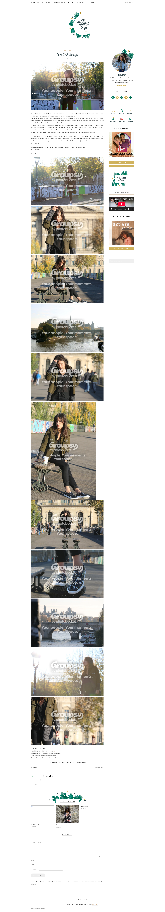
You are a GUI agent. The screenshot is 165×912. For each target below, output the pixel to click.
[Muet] (128, 209)
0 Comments (34, 767)
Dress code (67, 50)
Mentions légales (59, 2)
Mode (113, 113)
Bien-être (113, 121)
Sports (121, 113)
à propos (121, 85)
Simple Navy (84, 806)
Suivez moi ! (95, 904)
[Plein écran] (132, 209)
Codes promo (122, 166)
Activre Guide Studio (37, 2)
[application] (121, 204)
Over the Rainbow (61, 825)
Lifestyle (130, 121)
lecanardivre (48, 776)
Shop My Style (121, 162)
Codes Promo (92, 2)
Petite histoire (81, 2)
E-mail (33, 864)
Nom (32, 860)
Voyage (130, 113)
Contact (48, 2)
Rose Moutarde (35, 824)
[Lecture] (112, 209)
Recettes (122, 121)
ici (51, 751)
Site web (33, 869)
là (54, 751)
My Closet (71, 2)
